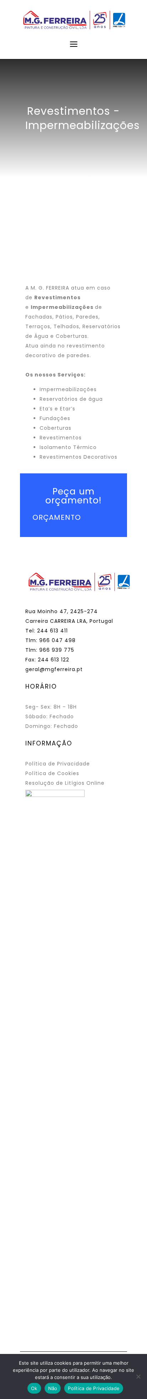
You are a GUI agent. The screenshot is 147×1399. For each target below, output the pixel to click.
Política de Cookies (52, 773)
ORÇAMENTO (56, 517)
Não (52, 1388)
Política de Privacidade (57, 763)
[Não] (138, 1376)
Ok (34, 1388)
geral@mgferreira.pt (54, 669)
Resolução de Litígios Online (65, 783)
